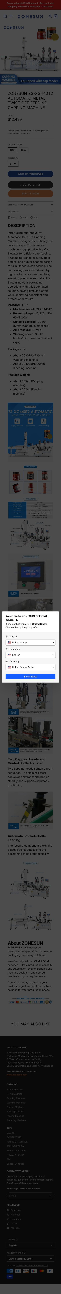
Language (14, 649)
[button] (30, 642)
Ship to (13, 636)
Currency (14, 661)
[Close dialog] (56, 614)
